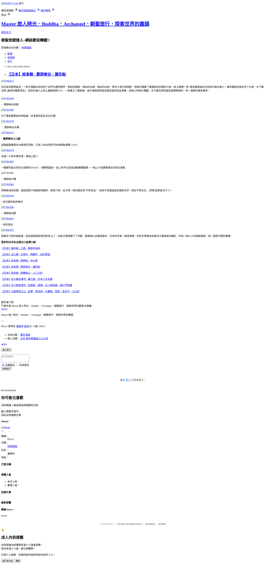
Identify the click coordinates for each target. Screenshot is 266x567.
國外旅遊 (25, 335)
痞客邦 (20, 326)
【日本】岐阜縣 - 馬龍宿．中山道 (19, 260)
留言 (26, 326)
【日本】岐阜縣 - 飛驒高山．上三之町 (22, 273)
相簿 (9, 54)
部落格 (11, 57)
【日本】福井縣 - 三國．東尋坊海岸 (20, 248)
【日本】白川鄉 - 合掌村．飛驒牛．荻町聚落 (25, 254)
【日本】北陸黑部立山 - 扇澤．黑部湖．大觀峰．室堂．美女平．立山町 (40, 291)
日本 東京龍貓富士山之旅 (34, 338)
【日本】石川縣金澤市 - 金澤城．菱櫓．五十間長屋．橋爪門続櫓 (36, 285)
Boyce (4, 309)
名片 (9, 61)
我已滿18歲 (7, 561)
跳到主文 (6, 32)
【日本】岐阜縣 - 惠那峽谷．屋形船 (36, 74)
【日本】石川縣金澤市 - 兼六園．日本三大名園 (26, 279)
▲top (4, 344)
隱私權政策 (150, 524)
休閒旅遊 (26, 47)
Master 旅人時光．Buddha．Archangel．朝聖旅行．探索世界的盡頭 (75, 24)
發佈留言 (6, 369)
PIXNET (110, 524)
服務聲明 (162, 524)
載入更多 (6, 350)
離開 (18, 561)
